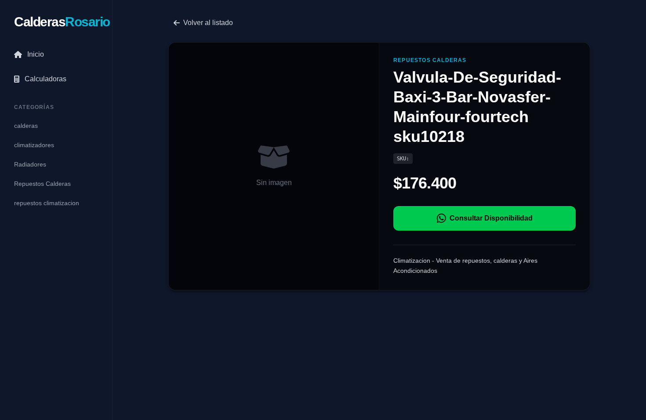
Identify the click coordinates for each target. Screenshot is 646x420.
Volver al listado (208, 22)
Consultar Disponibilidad (491, 218)
